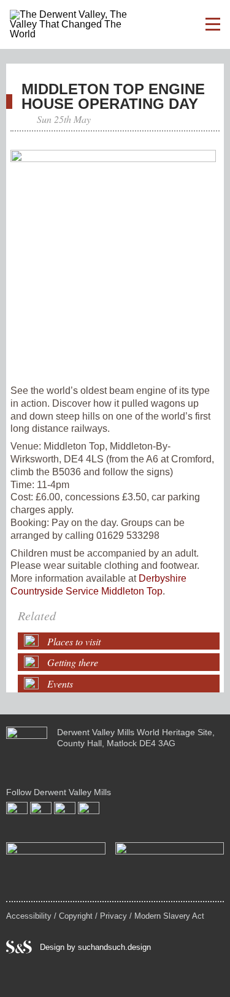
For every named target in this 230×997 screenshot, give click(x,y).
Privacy (113, 916)
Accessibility (29, 916)
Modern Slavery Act (169, 916)
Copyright (76, 916)
